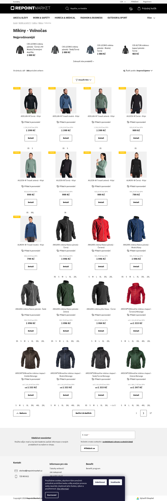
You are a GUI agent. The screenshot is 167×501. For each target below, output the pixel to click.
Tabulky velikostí (57, 468)
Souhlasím (115, 482)
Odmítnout (100, 482)
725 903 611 (24, 476)
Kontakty (16, 2)
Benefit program (93, 468)
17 (151, 413)
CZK (121, 1)
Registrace (147, 1)
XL (70, 276)
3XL (105, 276)
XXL (32, 212)
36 (65, 212)
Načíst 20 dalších (83, 413)
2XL (75, 276)
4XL (143, 341)
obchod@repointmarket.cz (30, 470)
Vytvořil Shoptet (147, 498)
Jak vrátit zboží (56, 476)
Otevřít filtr (83, 80)
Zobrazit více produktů (82, 61)
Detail (31, 138)
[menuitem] (20, 18)
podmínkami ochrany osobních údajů (118, 442)
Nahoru (23, 413)
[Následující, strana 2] (143, 413)
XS (28, 148)
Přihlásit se (89, 448)
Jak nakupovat (56, 472)
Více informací (63, 488)
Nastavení (51, 495)
